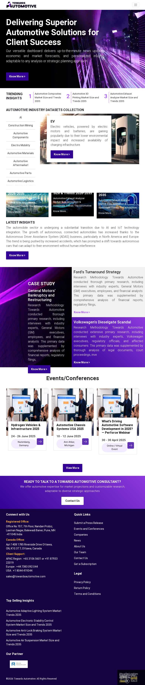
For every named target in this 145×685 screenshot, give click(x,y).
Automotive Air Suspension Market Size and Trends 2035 (32, 642)
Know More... (15, 211)
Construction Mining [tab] (20, 125)
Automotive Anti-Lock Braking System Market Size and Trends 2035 (34, 632)
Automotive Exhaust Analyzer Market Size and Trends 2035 (124, 97)
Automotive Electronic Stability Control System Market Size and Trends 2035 (29, 622)
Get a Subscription (85, 563)
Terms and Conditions (87, 593)
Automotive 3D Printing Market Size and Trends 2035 (85, 97)
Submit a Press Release (88, 522)
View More (72, 467)
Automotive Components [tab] (21, 135)
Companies (81, 534)
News (77, 540)
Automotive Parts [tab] (21, 173)
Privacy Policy (82, 582)
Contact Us (72, 500)
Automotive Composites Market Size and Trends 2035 (48, 97)
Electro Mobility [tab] (20, 145)
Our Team (80, 552)
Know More (16, 76)
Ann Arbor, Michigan (69, 443)
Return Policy (82, 587)
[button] (135, 4)
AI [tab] (20, 117)
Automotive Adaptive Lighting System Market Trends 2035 (33, 612)
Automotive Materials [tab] (20, 153)
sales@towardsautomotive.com (26, 576)
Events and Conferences (89, 528)
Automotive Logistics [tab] (21, 181)
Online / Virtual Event (114, 447)
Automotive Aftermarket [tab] (20, 163)
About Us (79, 546)
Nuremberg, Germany (24, 443)
